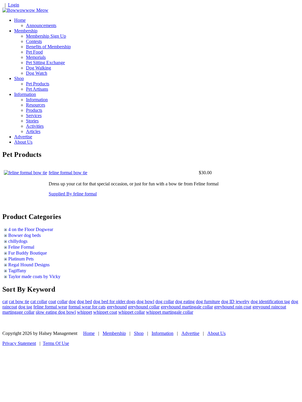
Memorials (36, 57)
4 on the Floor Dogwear (30, 229)
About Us (23, 141)
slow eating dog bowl (56, 312)
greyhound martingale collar (187, 306)
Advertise (23, 136)
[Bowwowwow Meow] (25, 10)
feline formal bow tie (68, 172)
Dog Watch (36, 73)
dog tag (25, 306)
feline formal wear (50, 306)
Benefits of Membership (48, 46)
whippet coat (105, 312)
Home (20, 20)
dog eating (185, 301)
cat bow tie (19, 301)
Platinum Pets (21, 258)
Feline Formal (21, 247)
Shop (19, 78)
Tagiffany (17, 270)
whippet (84, 312)
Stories (32, 120)
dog (72, 301)
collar (62, 301)
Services (34, 115)
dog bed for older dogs (114, 301)
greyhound (117, 306)
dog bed (84, 301)
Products (34, 110)
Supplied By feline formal (73, 193)
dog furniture (208, 301)
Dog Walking (38, 67)
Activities (35, 126)
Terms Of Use (56, 343)
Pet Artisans (37, 89)
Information (25, 94)
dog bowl (145, 301)
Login (13, 4)
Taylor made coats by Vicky (34, 276)
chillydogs (17, 241)
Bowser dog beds (24, 235)
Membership (25, 30)
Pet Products (37, 83)
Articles (33, 131)
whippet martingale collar (169, 312)
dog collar (164, 301)
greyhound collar (144, 306)
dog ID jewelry (235, 301)
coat (52, 301)
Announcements (41, 25)
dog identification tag (270, 301)
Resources (35, 104)
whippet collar (131, 312)
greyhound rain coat (232, 306)
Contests (34, 41)
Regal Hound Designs (29, 264)
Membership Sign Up (46, 36)
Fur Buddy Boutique (27, 252)
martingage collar (18, 312)
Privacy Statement (19, 343)
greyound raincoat (269, 306)
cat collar (38, 301)
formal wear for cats (87, 306)
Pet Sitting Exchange (45, 62)
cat (5, 301)
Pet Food (34, 51)
